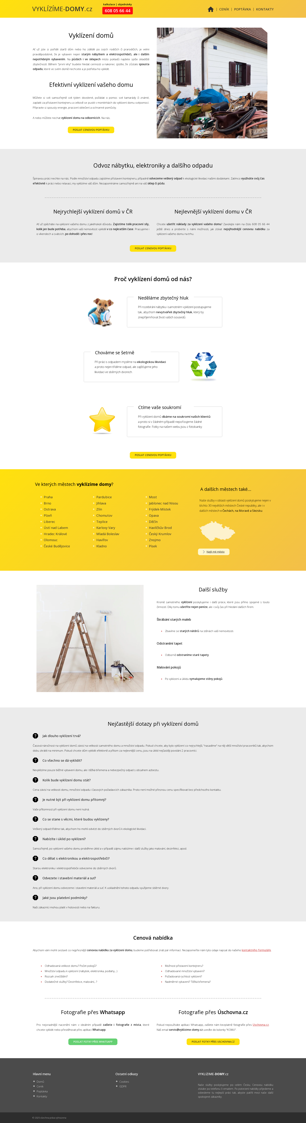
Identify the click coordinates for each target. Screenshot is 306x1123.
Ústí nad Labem (56, 528)
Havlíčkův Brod (160, 528)
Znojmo (155, 540)
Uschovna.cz (261, 1025)
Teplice (101, 522)
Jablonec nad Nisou (163, 503)
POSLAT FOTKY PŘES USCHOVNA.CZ (213, 1041)
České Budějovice (57, 546)
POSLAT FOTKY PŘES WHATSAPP (92, 1041)
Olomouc (51, 540)
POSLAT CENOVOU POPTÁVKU (91, 129)
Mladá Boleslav (107, 534)
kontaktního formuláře (256, 950)
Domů (40, 1082)
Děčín (153, 522)
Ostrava (50, 509)
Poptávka (42, 1091)
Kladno (101, 546)
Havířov (102, 540)
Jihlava (101, 503)
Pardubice (104, 497)
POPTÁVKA (242, 9)
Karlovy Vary (105, 528)
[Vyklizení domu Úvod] (211, 11)
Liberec (49, 522)
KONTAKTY (265, 9)
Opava (154, 515)
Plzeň (48, 515)
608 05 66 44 (117, 10)
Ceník (40, 1086)
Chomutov (104, 515)
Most (153, 497)
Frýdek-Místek (160, 509)
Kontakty (42, 1096)
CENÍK (224, 9)
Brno (47, 503)
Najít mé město (215, 551)
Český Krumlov (160, 534)
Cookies (124, 1082)
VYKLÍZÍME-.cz (62, 8)
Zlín (99, 509)
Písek (153, 546)
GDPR (122, 1086)
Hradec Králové (55, 534)
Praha (48, 497)
